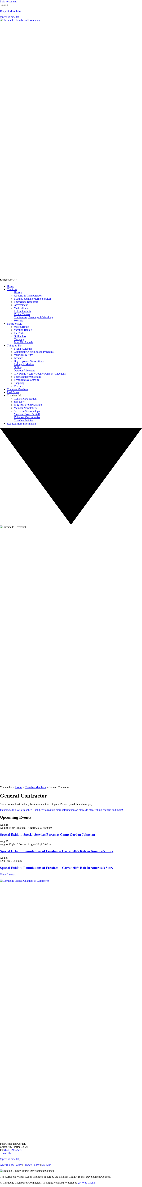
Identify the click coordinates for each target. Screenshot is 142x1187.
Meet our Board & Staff (27, 414)
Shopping (19, 382)
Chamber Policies (23, 420)
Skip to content (8, 1)
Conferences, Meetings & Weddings (33, 317)
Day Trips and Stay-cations (28, 361)
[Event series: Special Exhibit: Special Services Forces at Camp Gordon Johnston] (54, 827)
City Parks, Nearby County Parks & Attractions (40, 373)
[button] (8, 280)
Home (10, 286)
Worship (18, 320)
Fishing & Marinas (24, 364)
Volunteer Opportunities (27, 417)
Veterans (18, 386)
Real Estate (13, 392)
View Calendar (8, 874)
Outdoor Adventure (24, 370)
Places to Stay (14, 323)
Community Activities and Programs (34, 351)
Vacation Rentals (23, 329)
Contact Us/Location (25, 398)
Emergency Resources (26, 301)
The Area (12, 289)
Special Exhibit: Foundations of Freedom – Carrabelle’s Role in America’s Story (56, 851)
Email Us (5, 1153)
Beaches (18, 358)
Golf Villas (20, 336)
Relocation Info (22, 311)
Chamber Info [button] (14, 395)
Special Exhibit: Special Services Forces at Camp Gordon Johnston (47, 834)
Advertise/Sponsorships (27, 411)
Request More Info (10, 11)
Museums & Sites (23, 354)
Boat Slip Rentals (23, 342)
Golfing (18, 367)
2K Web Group (86, 1182)
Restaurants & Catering (26, 379)
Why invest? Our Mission (28, 404)
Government (21, 304)
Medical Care (21, 308)
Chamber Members (17, 389)
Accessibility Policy (11, 1164)
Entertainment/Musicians (27, 376)
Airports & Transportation (28, 295)
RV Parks (19, 333)
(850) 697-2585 (12, 1149)
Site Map (46, 1164)
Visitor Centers (22, 314)
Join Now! (19, 401)
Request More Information (21, 423)
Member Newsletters (25, 407)
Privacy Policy (31, 1164)
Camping (19, 339)
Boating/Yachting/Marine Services (32, 298)
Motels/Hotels (21, 326)
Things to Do (14, 345)
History (18, 292)
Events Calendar (23, 348)
